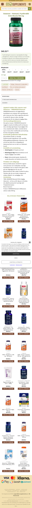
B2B (18, 491)
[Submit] (29, 8)
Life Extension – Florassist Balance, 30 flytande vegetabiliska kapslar (8, 437)
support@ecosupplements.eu (21, 494)
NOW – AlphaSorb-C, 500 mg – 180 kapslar (8, 355)
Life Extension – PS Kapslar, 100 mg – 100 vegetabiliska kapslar (8, 329)
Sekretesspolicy (19, 264)
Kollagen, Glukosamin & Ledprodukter (19, 84)
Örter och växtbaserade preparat (17, 87)
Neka (16, 258)
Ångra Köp (22, 491)
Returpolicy (16, 490)
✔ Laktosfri (5, 84)
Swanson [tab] (4, 102)
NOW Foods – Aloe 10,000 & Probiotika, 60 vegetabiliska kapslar (24, 216)
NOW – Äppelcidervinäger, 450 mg (8, 410)
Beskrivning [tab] (5, 96)
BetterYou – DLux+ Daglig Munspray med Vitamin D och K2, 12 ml (8, 216)
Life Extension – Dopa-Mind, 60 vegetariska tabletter (24, 383)
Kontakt (18, 489)
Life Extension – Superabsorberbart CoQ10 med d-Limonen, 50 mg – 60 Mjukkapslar (24, 271)
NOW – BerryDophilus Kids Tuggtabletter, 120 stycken (8, 270)
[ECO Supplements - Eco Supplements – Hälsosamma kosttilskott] (16, 4)
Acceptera (16, 253)
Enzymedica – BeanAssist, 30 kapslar (24, 410)
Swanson (17, 89)
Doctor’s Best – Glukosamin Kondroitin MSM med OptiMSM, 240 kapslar (23, 465)
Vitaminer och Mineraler (7, 89)
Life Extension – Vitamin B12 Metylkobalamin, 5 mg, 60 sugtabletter (24, 329)
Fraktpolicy (8, 490)
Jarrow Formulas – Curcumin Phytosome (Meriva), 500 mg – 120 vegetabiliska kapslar (24, 300)
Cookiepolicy (12, 264)
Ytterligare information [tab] (9, 99)
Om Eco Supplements (9, 489)
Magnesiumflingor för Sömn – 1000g (8, 383)
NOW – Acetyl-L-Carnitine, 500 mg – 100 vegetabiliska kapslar (23, 356)
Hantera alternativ (16, 262)
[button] (30, 242)
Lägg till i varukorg (17, 78)
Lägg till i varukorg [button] (8, 221)
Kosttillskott (5, 87)
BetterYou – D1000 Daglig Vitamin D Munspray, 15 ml (8, 464)
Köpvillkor (24, 489)
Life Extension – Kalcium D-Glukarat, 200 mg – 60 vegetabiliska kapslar (8, 300)
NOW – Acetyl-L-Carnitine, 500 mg (24, 436)
